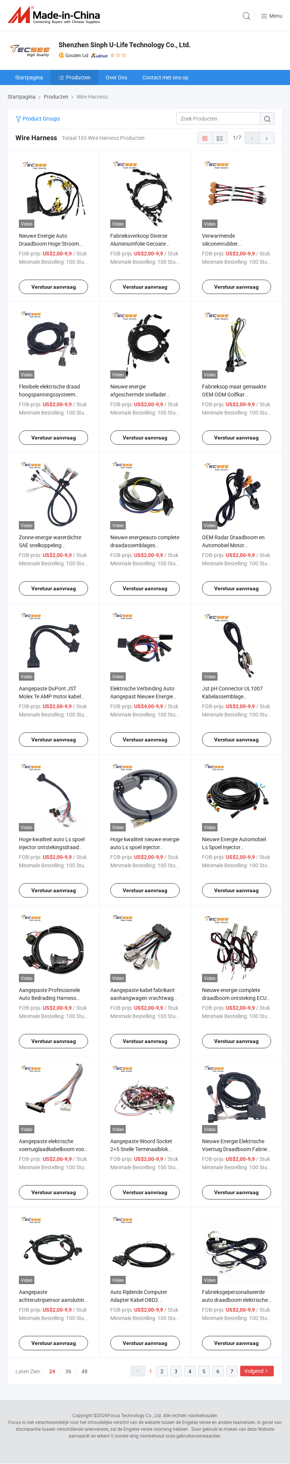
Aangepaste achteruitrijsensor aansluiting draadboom (53, 1299)
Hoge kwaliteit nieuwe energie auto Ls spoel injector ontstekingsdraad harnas (144, 847)
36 (68, 1371)
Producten (78, 77)
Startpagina (29, 77)
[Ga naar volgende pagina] (267, 138)
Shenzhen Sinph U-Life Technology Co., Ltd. (125, 45)
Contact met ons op (165, 77)
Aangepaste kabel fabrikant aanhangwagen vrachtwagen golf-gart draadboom (144, 997)
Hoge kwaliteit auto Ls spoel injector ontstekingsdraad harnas (52, 847)
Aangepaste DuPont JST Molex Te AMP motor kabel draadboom (50, 696)
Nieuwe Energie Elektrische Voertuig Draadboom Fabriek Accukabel (236, 1149)
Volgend (254, 1370)
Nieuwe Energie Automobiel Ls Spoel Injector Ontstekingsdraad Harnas (234, 847)
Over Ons (116, 77)
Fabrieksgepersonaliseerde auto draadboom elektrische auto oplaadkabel (235, 1299)
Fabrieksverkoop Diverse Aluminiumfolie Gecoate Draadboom (138, 243)
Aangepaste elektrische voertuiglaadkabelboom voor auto (52, 1149)
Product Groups (41, 118)
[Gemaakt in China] (55, 15)
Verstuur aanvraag (53, 287)
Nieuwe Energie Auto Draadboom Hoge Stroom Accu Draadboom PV (49, 243)
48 (85, 1371)
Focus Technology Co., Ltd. (135, 1415)
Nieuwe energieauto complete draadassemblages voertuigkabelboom (144, 545)
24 (52, 1371)
